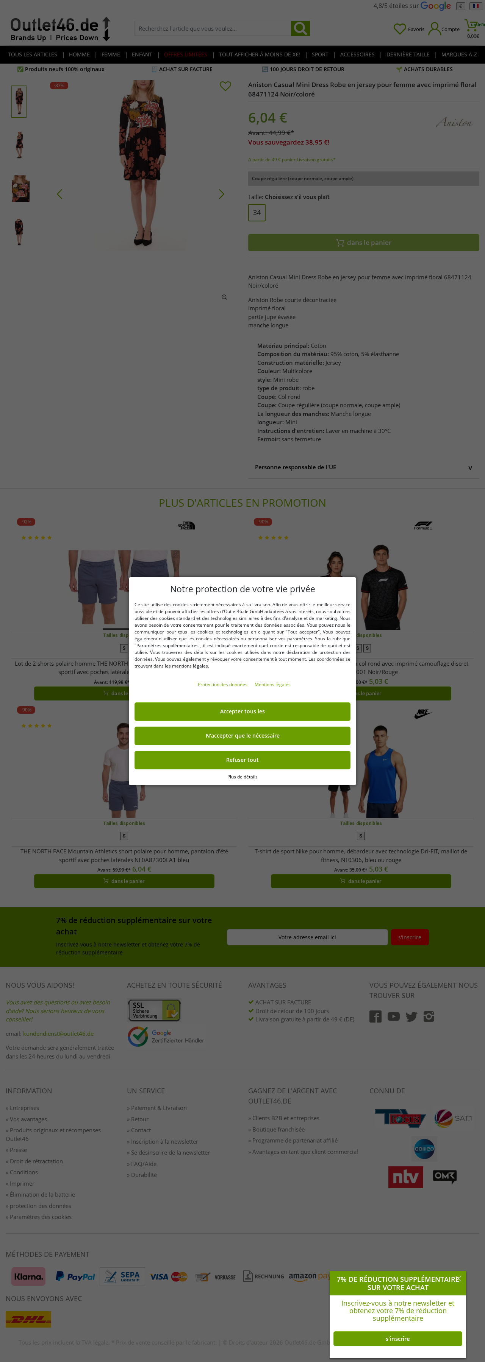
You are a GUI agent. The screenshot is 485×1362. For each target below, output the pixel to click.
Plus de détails (242, 776)
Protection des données (223, 684)
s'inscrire (398, 1338)
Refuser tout (242, 759)
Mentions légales (273, 684)
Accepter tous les (242, 711)
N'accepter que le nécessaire (243, 735)
